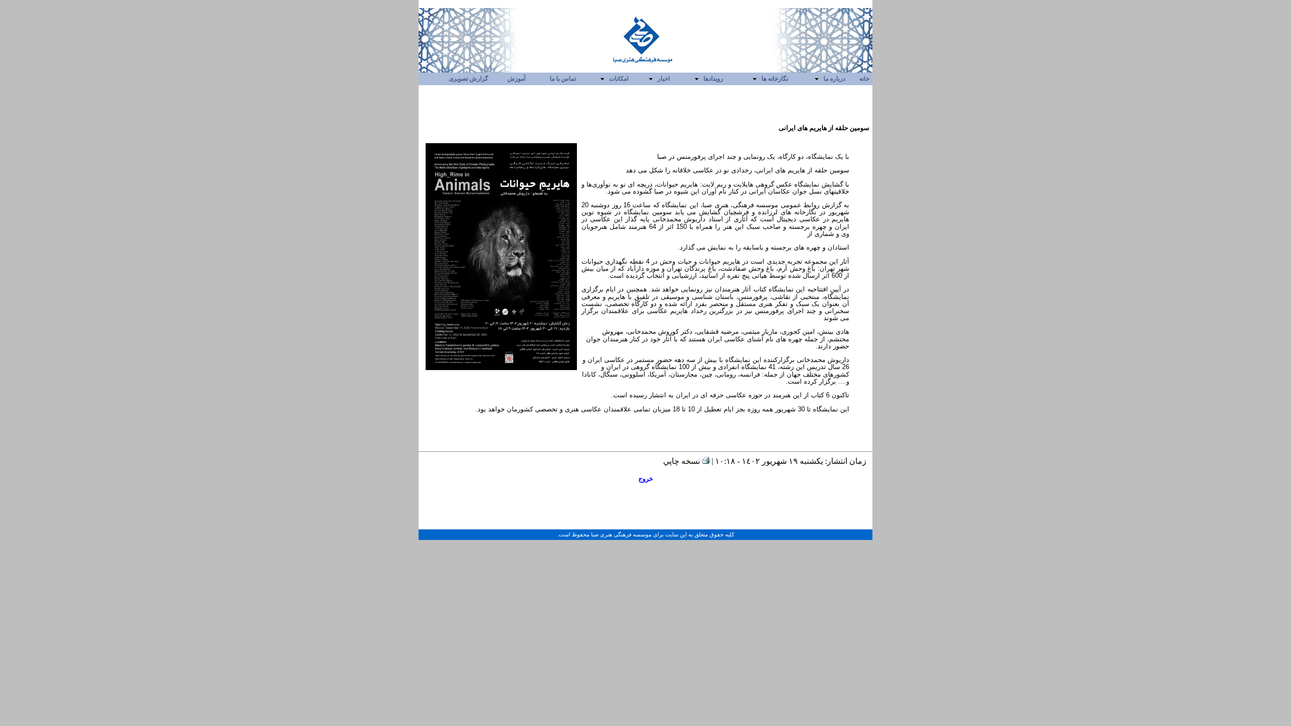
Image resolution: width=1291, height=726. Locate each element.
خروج (645, 478)
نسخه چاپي (682, 461)
